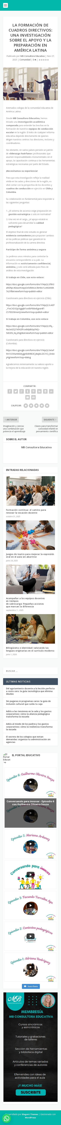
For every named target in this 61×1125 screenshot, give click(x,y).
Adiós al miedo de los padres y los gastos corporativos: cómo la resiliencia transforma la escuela (29, 726)
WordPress (30, 1117)
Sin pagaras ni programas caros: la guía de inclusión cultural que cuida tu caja (28, 702)
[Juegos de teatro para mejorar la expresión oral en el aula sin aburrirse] (30, 535)
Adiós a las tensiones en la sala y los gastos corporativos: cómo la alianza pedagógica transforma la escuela (28, 714)
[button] (6, 1118)
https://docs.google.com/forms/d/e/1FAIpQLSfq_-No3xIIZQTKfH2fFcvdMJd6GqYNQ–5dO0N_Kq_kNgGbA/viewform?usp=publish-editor (29, 330)
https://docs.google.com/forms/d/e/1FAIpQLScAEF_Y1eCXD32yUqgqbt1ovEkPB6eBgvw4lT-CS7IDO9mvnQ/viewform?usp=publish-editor (30, 309)
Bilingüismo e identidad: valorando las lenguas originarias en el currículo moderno (30, 649)
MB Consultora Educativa (32, 56)
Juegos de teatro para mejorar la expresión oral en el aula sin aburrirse (30, 555)
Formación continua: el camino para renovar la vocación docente (26, 511)
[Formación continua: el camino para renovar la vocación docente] (30, 491)
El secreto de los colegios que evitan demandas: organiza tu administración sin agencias (28, 739)
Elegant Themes (30, 1114)
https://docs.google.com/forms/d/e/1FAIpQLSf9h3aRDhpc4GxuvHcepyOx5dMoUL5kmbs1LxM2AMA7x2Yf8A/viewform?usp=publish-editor (30, 288)
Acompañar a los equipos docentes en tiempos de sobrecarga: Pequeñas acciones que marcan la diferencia (25, 602)
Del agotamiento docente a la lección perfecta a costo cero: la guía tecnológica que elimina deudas (30, 691)
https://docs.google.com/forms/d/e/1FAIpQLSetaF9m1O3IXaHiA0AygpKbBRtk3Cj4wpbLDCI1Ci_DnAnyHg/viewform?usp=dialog (30, 354)
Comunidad (25, 59)
